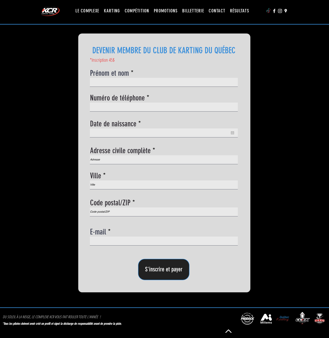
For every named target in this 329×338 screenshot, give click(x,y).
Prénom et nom (109, 73)
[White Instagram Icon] (280, 11)
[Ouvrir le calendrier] (232, 132)
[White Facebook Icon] (274, 11)
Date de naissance (117, 124)
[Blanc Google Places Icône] (285, 11)
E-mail (98, 232)
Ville (95, 176)
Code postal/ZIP (110, 203)
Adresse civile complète (120, 151)
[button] (217, 10)
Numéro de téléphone (117, 98)
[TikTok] (268, 11)
